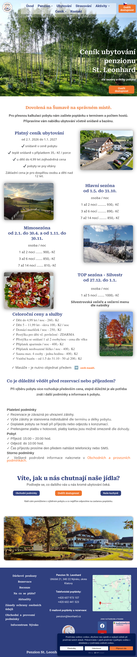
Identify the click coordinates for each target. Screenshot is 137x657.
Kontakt (76, 11)
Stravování (84, 6)
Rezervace (24, 581)
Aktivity (101, 6)
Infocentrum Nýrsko (25, 624)
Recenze (24, 587)
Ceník (59, 11)
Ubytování (64, 6)
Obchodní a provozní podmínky (20, 617)
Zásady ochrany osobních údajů (23, 607)
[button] (45, 6)
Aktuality (24, 599)
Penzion (44, 6)
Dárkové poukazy (25, 575)
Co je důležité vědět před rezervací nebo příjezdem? (61, 381)
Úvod (30, 6)
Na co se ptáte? (25, 593)
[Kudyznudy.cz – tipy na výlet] (121, 623)
